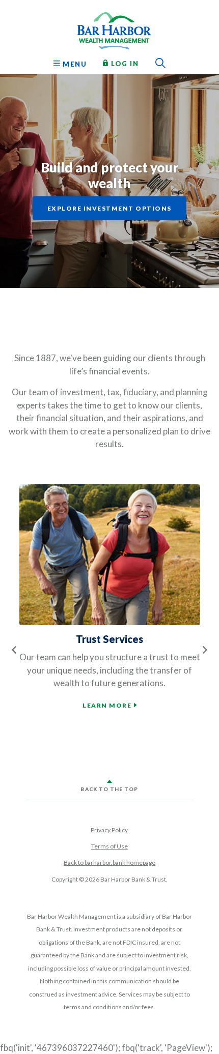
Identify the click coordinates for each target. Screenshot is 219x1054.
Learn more (107, 705)
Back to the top (109, 789)
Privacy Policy (109, 830)
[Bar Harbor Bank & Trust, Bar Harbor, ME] (109, 28)
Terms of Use (109, 846)
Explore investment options (109, 208)
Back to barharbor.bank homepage (109, 862)
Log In (124, 63)
